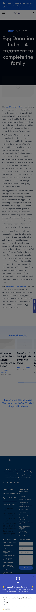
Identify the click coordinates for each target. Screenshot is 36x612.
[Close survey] (33, 576)
